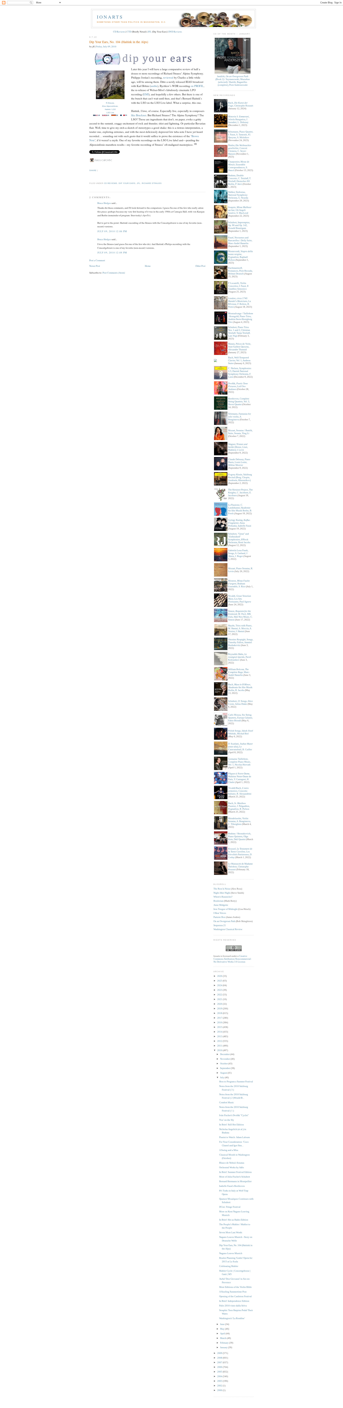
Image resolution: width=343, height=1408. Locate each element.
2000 (220, 1390)
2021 (220, 999)
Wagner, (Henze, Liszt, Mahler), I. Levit (238, 447)
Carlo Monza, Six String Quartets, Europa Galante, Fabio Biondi (240, 717)
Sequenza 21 (219, 925)
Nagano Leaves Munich (230, 1253)
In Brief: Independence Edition (234, 1301)
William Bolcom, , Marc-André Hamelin (239, 672)
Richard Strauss (152, 183)
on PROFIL (197, 86)
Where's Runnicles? (222, 896)
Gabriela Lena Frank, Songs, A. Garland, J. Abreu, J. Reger (238, 553)
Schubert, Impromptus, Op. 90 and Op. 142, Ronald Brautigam (239, 225)
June (222, 1324)
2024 (220, 985)
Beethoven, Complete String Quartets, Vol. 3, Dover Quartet (239, 401)
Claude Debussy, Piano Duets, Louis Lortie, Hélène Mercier (239, 462)
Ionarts (110, 17)
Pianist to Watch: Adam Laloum (234, 1137)
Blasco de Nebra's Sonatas (231, 1162)
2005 (220, 1371)
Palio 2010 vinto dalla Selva (233, 1305)
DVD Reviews (175, 31)
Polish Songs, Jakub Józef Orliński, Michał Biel (240, 732)
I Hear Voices (219, 913)
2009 (220, 1353)
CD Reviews (119, 31)
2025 (220, 980)
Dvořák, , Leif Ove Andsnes (238, 386)
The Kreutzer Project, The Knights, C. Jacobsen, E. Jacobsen (240, 492)
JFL (149, 31)
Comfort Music (226, 1102)
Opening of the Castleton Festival (235, 1296)
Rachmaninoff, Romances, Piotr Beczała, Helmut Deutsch (240, 271)
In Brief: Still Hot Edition (231, 1124)
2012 (220, 1041)
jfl (138, 183)
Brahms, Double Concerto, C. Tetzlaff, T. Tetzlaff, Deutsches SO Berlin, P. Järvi (239, 179)
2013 (220, 1036)
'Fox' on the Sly (226, 1120)
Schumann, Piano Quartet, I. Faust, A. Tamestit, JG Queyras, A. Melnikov (240, 134)
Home (148, 265)
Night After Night (221, 892)
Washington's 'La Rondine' (232, 1318)
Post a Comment (97, 260)
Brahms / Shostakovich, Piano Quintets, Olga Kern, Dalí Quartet (239, 836)
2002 (220, 1385)
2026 (220, 976)
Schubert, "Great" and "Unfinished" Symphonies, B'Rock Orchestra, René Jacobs (239, 538)
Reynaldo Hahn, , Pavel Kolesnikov (239, 657)
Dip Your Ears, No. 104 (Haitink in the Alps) (118, 42)
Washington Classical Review (227, 929)
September (225, 1068)
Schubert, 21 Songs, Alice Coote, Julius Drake (240, 702)
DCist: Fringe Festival (229, 1207)
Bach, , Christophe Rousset (240, 104)
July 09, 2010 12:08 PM (112, 252)
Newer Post (94, 265)
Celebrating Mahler (228, 1266)
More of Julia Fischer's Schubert (234, 1176)
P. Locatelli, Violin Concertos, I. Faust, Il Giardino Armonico (238, 286)
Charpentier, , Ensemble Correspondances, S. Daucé (238, 166)
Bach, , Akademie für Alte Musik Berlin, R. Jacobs (240, 687)
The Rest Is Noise (221, 888)
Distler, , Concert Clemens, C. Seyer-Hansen (239, 149)
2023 (220, 990)
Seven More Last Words (230, 1232)
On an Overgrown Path (224, 921)
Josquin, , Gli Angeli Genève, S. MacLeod (239, 210)
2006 (220, 1367)
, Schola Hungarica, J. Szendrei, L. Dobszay (238, 119)
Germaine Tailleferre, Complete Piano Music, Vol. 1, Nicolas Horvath (239, 762)
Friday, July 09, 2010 (106, 46)
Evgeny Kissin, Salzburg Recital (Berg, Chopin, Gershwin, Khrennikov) (240, 477)
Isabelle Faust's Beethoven (232, 1186)
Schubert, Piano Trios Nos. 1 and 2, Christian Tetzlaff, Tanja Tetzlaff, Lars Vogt (239, 331)
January (224, 1347)
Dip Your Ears (127, 183)
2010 (220, 1050)
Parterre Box (219, 917)
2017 (220, 1017)
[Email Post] (89, 177)
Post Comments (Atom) (114, 272)
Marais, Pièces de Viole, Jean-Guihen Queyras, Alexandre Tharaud (239, 346)
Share (92, 170)
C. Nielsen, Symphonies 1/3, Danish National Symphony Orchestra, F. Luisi (239, 372)
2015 (220, 1027)
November (225, 1059)
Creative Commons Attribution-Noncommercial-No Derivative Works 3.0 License (232, 959)
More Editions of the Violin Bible (235, 1287)
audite (154, 86)
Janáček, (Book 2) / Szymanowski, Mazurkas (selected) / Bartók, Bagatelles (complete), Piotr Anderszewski (232, 80)
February (224, 1342)
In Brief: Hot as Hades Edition (233, 1219)
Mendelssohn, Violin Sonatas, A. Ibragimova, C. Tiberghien (239, 821)
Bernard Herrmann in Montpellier (235, 1181)
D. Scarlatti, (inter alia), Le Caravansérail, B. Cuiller (240, 746)
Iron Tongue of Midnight (225, 909)
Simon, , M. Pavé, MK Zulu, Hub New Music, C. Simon (240, 615)
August (224, 1072)
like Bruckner (138, 115)
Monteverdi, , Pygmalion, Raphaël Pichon (240, 255)
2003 (220, 1381)
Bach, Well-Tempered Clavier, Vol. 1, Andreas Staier (239, 360)
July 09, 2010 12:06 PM (112, 231)
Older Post (200, 265)
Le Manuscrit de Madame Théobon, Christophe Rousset (240, 866)
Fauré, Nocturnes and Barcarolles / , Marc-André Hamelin (240, 240)
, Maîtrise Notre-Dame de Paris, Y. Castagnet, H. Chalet (239, 777)
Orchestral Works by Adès (231, 1167)
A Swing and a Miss (228, 1150)
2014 (220, 1031)
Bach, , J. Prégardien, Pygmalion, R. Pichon (239, 806)
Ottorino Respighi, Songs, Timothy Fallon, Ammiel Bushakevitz (240, 642)
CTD (129, 31)
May (222, 1328)
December (225, 1054)
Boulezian (218, 901)
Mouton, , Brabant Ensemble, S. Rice (239, 583)
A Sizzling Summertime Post (233, 1291)
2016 (220, 1022)
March (223, 1338)
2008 (220, 1357)
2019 (220, 1008)
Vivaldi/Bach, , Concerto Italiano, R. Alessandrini (239, 791)
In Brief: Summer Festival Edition (235, 1172)
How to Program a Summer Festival (236, 1081)
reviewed (168, 77)
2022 (220, 994)
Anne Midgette (220, 905)
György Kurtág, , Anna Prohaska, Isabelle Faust (239, 523)
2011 (220, 1045)
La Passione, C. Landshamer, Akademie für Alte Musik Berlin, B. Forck (240, 509)
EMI (146, 94)
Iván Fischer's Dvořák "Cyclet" (234, 1115)
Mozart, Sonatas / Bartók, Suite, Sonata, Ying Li (240, 432)
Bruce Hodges (104, 203)
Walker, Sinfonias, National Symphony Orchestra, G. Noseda (238, 195)
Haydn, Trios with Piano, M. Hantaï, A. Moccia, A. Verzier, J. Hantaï (240, 628)
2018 (220, 1013)
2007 (220, 1362)
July (222, 1077)
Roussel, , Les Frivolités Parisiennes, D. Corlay (240, 853)
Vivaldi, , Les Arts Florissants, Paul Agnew (239, 599)
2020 (220, 1004)
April (223, 1333)
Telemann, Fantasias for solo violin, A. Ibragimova (239, 416)
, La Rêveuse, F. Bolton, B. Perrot (239, 302)
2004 (220, 1376)
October (224, 1063)
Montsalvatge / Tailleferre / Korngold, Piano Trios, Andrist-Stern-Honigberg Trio (240, 317)
